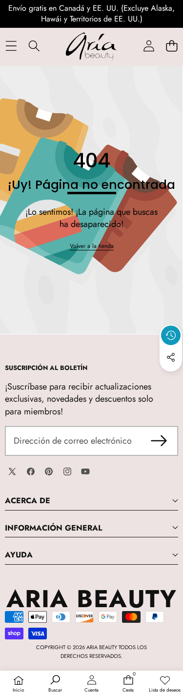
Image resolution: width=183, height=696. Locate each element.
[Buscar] (34, 46)
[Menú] (11, 46)
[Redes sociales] (171, 357)
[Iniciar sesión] (149, 46)
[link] (92, 246)
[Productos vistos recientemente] (171, 335)
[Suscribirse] (158, 441)
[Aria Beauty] (91, 46)
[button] (172, 46)
